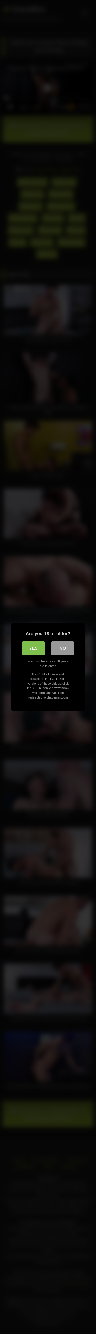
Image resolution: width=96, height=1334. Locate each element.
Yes (33, 648)
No (63, 648)
